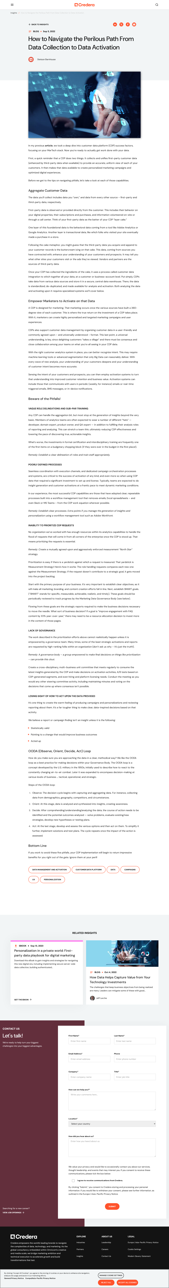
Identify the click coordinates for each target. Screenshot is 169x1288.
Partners (80, 1249)
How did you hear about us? (81, 1136)
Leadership (106, 1242)
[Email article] (134, 24)
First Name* (74, 1036)
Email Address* (75, 1054)
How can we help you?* (79, 1089)
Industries (81, 1242)
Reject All (106, 1282)
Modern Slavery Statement (139, 1256)
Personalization (52, 879)
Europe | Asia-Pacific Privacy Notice (143, 1242)
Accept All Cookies (127, 1282)
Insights (14, 13)
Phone (117, 1054)
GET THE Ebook (21, 999)
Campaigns (130, 869)
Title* (116, 1071)
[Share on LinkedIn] (115, 24)
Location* (73, 1119)
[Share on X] (121, 24)
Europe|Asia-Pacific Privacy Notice (40, 1278)
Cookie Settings (134, 1249)
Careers (105, 1249)
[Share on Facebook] (128, 24)
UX (33, 879)
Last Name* (119, 1036)
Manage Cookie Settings (111, 1275)
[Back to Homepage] (84, 4)
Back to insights (40, 24)
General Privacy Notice (14, 1278)
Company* (73, 1071)
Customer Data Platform (89, 869)
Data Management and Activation (49, 869)
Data (113, 869)
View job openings (12, 1212)
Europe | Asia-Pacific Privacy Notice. (100, 1194)
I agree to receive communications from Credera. (100, 1180)
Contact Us (106, 1256)
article (49, 145)
